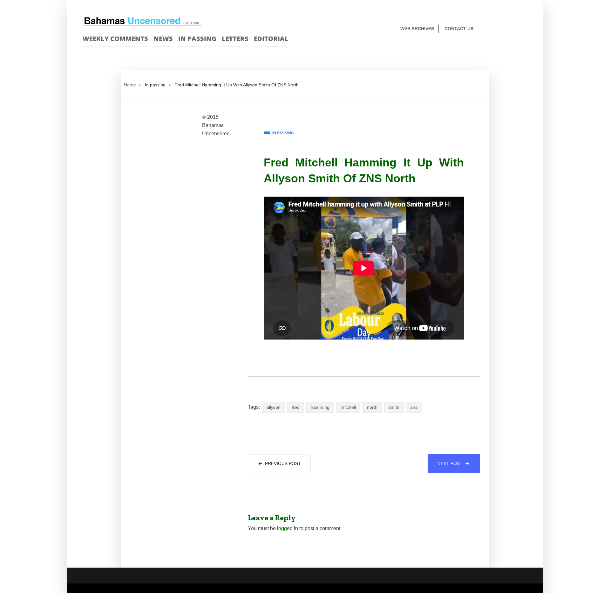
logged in (287, 528)
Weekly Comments (115, 38)
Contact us (458, 28)
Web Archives (417, 28)
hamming (320, 407)
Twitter (524, 29)
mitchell (348, 407)
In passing (197, 38)
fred (296, 407)
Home (130, 84)
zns (413, 407)
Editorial (271, 38)
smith (394, 407)
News (163, 38)
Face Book (513, 29)
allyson (274, 407)
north (372, 407)
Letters (235, 38)
